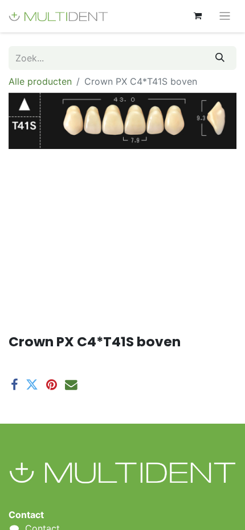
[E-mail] (71, 385)
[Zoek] (219, 58)
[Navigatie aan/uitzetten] (224, 16)
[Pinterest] (51, 385)
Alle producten (40, 81)
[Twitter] (32, 385)
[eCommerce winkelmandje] (198, 16)
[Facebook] (14, 385)
